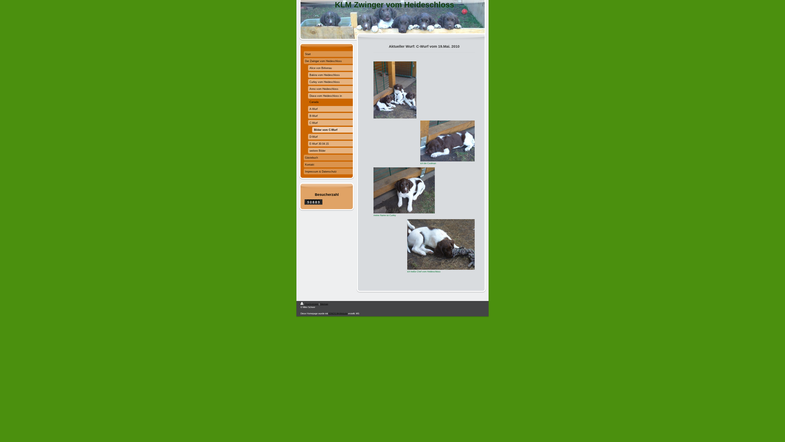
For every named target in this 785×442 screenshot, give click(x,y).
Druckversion (311, 304)
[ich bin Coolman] (447, 141)
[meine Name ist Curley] (404, 190)
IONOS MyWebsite (338, 313)
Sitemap (324, 304)
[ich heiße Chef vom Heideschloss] (441, 244)
